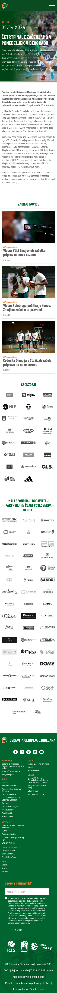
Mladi (31, 775)
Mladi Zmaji (33, 791)
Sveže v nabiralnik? (18, 883)
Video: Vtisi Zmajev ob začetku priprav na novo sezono (24, 252)
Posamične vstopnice (11, 771)
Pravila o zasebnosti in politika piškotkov (28, 983)
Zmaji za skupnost (11, 847)
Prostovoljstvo (8, 810)
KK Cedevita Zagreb (10, 807)
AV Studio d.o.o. (35, 989)
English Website (9, 843)
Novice (5, 868)
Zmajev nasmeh (8, 851)
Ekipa (30, 761)
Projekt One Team (9, 857)
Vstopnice (7, 761)
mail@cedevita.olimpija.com (28, 977)
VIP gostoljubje (8, 775)
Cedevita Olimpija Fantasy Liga (13, 839)
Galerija (5, 872)
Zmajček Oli (7, 813)
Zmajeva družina (9, 834)
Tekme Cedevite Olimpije (38, 764)
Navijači (6, 822)
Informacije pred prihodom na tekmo (13, 827)
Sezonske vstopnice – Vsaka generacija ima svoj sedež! (13, 766)
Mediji (5, 862)
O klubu (5, 782)
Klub (4, 779)
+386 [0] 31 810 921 (34, 970)
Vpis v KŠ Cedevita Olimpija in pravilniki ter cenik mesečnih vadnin (38, 780)
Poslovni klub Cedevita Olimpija (11, 790)
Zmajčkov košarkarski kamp (37, 787)
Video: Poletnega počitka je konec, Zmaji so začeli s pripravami (27, 307)
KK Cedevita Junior (36, 794)
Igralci (30, 767)
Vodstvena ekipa (9, 786)
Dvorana (5, 803)
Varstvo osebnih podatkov (19, 923)
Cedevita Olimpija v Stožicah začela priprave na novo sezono (27, 362)
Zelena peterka (8, 854)
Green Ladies (7, 817)
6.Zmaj (4, 831)
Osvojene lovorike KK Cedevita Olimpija (11, 799)
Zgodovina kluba (9, 794)
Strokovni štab (34, 771)
